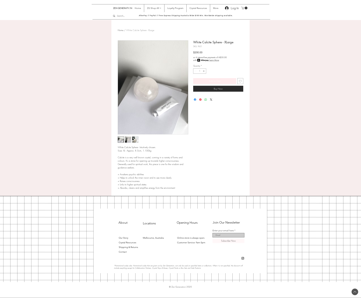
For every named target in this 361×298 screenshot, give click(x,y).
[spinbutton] (199, 71)
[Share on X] (211, 99)
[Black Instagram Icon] (243, 258)
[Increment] (204, 71)
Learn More (214, 60)
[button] (244, 8)
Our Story (123, 238)
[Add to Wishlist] (240, 81)
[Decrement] (195, 71)
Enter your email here (223, 230)
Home (120, 30)
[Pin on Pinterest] (200, 99)
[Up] (355, 292)
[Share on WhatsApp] (205, 99)
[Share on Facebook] (195, 99)
